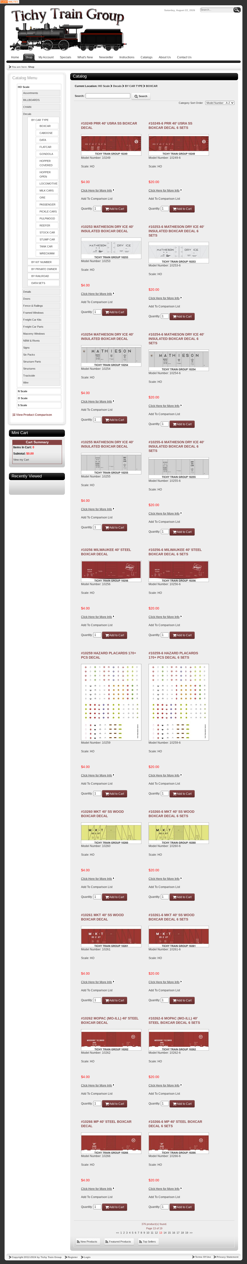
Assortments (30, 93)
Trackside (29, 375)
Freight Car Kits (32, 319)
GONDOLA (46, 153)
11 (152, 1232)
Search (142, 96)
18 (182, 1232)
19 (186, 1232)
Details (27, 291)
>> (191, 1232)
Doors (26, 298)
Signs (26, 347)
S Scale (22, 405)
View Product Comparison (33, 415)
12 (156, 1232)
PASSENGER (47, 204)
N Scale (22, 391)
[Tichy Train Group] (68, 29)
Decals (27, 114)
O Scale (22, 398)
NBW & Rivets (31, 340)
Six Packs (29, 354)
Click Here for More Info (96, 190)
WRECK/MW (47, 253)
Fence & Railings (33, 305)
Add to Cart (116, 209)
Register (73, 1257)
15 (169, 1232)
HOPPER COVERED (46, 163)
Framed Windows (33, 312)
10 (147, 1232)
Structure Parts (32, 361)
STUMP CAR (47, 239)
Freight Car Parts (33, 326)
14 (165, 1232)
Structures (29, 368)
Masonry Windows (34, 333)
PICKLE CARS (48, 211)
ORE (42, 197)
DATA (43, 140)
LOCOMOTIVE (48, 183)
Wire (25, 382)
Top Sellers (149, 1241)
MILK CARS (47, 190)
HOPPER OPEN (45, 174)
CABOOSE (46, 133)
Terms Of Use (203, 1257)
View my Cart (21, 459)
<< (117, 1232)
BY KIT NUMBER (41, 262)
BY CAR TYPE (39, 120)
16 (173, 1232)
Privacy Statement (227, 1257)
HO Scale (23, 87)
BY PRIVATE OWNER (44, 269)
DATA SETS (38, 283)
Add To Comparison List (96, 198)
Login (87, 1257)
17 (178, 1232)
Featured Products (119, 1241)
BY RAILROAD (40, 276)
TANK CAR (46, 246)
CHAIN (27, 107)
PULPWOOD (47, 218)
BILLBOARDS (31, 100)
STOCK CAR (47, 232)
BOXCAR (45, 126)
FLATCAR (45, 147)
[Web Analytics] (9, 1)
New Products (88, 1241)
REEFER (45, 225)
